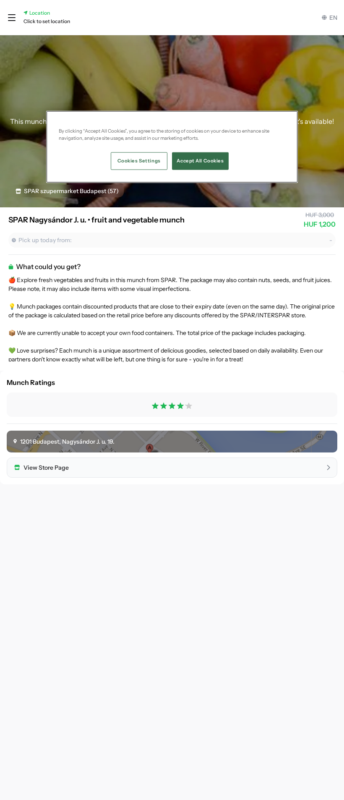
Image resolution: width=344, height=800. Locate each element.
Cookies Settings (139, 161)
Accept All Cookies (200, 161)
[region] (172, 147)
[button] (12, 18)
